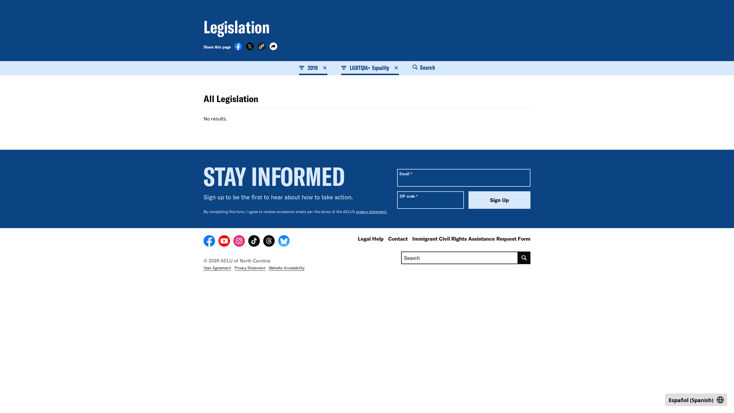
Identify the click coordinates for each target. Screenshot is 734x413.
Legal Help (371, 238)
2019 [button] (313, 67)
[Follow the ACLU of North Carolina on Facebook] (209, 241)
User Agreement (217, 268)
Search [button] (427, 67)
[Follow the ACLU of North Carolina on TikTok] (254, 241)
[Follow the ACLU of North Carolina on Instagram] (239, 241)
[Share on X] (250, 48)
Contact (398, 238)
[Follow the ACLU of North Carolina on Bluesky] (284, 241)
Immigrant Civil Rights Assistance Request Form (471, 238)
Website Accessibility (286, 268)
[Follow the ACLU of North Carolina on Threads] (269, 241)
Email (405, 173)
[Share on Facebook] (238, 48)
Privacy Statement (250, 268)
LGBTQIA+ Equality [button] (369, 67)
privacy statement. (371, 211)
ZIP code (408, 196)
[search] (524, 258)
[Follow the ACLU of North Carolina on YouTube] (224, 241)
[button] (262, 47)
